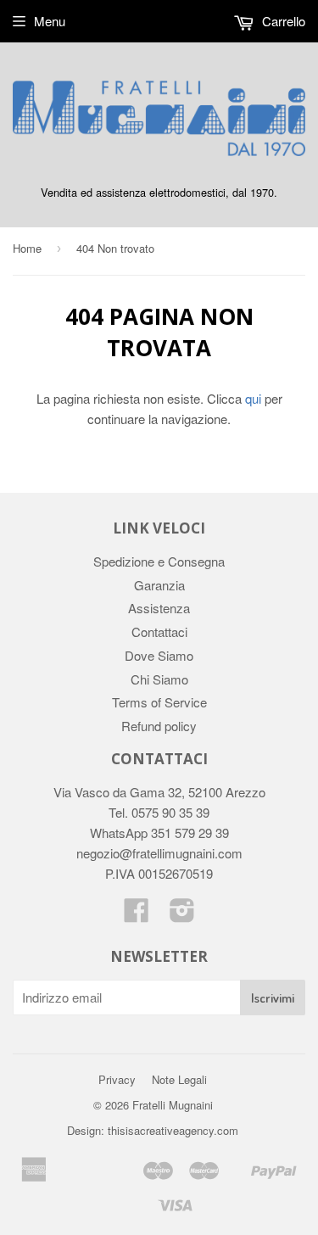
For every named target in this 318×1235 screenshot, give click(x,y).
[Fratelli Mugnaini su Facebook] (136, 915)
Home (27, 248)
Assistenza (159, 608)
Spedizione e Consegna (159, 561)
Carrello (282, 21)
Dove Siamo (159, 655)
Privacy (117, 1079)
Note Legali (179, 1079)
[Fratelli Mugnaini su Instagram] (182, 915)
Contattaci (159, 631)
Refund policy (159, 726)
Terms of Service (159, 702)
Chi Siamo (159, 679)
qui (253, 398)
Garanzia (159, 585)
